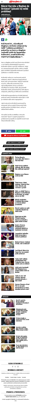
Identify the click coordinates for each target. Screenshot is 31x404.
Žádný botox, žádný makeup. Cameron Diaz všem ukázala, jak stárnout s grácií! (22, 184)
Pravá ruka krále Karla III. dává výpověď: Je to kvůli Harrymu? (22, 346)
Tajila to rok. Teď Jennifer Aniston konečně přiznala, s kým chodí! (21, 278)
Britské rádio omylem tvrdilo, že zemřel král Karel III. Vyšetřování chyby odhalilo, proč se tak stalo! (21, 339)
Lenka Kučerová (5, 14)
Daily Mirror (15, 56)
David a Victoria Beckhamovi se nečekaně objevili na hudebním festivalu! (21, 227)
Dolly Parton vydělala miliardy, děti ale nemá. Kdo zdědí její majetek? (22, 167)
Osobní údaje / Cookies (15, 377)
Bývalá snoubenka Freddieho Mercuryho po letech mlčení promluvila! (21, 201)
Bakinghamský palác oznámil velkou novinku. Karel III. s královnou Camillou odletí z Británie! (22, 312)
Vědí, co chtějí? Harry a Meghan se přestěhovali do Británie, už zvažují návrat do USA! (22, 193)
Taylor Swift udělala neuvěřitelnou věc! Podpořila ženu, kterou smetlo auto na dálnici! (22, 261)
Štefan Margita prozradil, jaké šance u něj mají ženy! (22, 158)
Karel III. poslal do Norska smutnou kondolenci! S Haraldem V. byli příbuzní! (22, 302)
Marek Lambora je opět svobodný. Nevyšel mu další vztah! (22, 209)
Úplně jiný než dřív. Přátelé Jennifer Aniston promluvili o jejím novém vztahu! (21, 218)
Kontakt (24, 377)
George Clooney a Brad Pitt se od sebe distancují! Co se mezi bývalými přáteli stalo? (22, 286)
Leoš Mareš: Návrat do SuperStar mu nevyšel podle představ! (22, 252)
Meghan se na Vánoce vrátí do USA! (22, 175)
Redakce (7, 377)
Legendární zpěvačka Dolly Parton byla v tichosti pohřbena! (21, 235)
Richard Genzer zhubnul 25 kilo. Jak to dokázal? (22, 242)
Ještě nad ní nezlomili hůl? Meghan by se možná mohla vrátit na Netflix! (22, 269)
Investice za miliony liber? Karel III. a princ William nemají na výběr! (22, 328)
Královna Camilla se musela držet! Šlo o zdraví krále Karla (22, 319)
